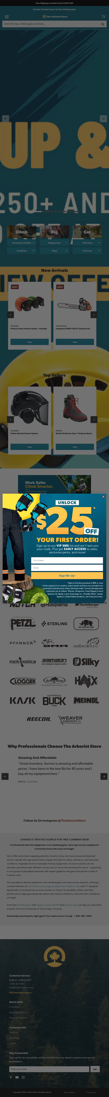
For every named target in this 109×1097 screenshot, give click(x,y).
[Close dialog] (103, 496)
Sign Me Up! (67, 575)
